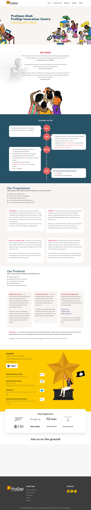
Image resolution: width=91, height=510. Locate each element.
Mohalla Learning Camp (31, 490)
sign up (41, 338)
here (12, 338)
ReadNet (74, 3)
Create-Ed (28, 500)
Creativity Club (57, 3)
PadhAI (81, 3)
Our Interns (28, 497)
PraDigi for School (65, 311)
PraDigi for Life (64, 309)
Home (49, 3)
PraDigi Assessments (66, 313)
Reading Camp (29, 495)
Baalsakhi (66, 3)
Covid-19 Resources (30, 492)
